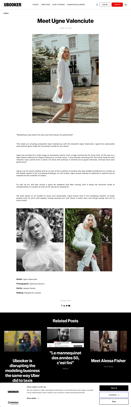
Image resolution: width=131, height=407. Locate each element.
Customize (113, 395)
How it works (58, 5)
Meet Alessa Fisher (108, 360)
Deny (114, 401)
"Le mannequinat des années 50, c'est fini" (65, 358)
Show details (31, 398)
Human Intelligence (76, 5)
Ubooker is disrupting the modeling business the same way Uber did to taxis (22, 370)
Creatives (45, 5)
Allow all (114, 388)
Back (6, 13)
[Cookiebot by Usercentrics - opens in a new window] (13, 403)
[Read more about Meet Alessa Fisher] (108, 341)
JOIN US (117, 5)
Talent (35, 5)
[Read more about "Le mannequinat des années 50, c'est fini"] (65, 337)
